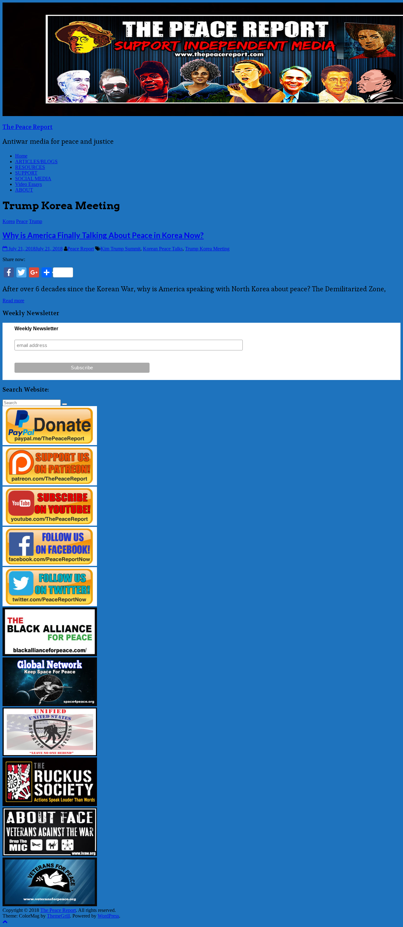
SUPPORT (26, 173)
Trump (35, 221)
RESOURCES (30, 167)
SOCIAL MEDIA (33, 178)
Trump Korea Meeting (207, 248)
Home (21, 156)
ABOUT (24, 190)
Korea (9, 221)
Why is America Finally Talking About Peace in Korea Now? (103, 235)
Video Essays (28, 184)
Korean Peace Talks (163, 248)
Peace (22, 221)
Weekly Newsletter (36, 328)
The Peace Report (28, 127)
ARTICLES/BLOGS (36, 161)
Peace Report (80, 248)
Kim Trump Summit (120, 248)
